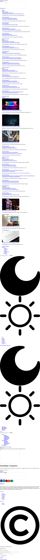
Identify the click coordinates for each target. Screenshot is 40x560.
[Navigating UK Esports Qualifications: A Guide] (8, 70)
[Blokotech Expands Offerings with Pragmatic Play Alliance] (10, 109)
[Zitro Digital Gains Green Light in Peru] (12, 170)
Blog (3, 338)
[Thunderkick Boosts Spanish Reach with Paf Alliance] (18, 175)
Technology (4, 342)
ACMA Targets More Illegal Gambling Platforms (10, 189)
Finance (3, 340)
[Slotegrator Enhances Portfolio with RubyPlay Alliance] (10, 125)
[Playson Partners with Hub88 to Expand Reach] (9, 18)
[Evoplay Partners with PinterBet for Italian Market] (10, 181)
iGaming (3, 339)
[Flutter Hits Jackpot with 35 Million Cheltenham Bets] (8, 41)
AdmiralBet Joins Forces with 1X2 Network (9, 160)
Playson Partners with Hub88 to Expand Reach (10, 19)
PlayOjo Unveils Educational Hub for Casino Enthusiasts (11, 29)
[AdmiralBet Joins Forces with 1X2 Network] (7, 159)
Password (1, 553)
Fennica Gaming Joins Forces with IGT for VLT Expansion (12, 153)
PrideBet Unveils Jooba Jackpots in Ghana (9, 210)
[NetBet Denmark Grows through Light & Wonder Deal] (4, 52)
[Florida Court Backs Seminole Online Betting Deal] (8, 46)
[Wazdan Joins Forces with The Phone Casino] (7, 34)
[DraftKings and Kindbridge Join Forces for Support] (10, 241)
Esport (3, 341)
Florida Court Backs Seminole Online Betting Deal (10, 47)
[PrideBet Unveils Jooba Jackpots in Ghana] (10, 209)
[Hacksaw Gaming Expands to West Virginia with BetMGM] (11, 57)
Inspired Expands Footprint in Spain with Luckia (10, 92)
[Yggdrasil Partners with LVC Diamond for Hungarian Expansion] (7, 12)
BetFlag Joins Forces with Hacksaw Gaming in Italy (10, 142)
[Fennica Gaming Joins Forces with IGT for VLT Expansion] (10, 152)
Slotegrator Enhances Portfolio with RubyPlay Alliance (11, 126)
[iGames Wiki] (5, 345)
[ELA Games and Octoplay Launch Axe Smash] (5, 23)
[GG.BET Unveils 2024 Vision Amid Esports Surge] (6, 75)
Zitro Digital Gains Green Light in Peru (8, 171)
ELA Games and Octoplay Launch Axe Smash (10, 24)
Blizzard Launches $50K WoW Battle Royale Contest (11, 87)
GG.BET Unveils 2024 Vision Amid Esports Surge (10, 76)
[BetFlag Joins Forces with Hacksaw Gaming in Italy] (10, 141)
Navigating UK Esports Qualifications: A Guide (10, 71)
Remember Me (3, 555)
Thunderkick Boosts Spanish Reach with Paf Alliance (11, 176)
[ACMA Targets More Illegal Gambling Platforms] (9, 188)
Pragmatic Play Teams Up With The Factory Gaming (10, 194)
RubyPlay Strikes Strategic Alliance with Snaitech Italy (11, 226)
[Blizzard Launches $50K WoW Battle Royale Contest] (9, 86)
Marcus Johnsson (6, 17)
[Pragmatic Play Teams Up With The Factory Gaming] (6, 193)
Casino (3, 343)
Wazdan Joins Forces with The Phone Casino (9, 35)
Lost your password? (3, 559)
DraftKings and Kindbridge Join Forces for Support (10, 242)
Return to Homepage (3, 472)
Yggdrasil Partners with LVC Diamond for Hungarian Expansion (13, 13)
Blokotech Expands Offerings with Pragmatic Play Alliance (12, 110)
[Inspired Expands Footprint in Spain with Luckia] (12, 91)
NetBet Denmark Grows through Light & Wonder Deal (11, 53)
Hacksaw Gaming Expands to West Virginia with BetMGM (12, 58)
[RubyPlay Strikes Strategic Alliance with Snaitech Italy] (10, 225)
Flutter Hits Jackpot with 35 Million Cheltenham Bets (11, 42)
